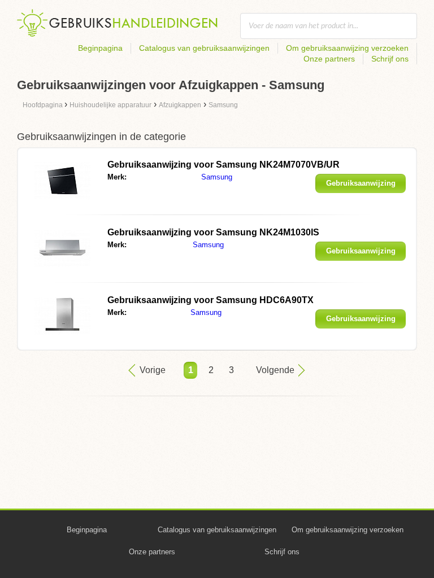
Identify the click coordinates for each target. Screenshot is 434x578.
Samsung (216, 177)
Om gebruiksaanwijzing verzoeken (347, 47)
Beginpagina (100, 47)
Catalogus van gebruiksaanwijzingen (204, 47)
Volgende (275, 370)
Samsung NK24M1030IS (213, 232)
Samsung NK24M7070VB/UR (223, 164)
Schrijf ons (390, 58)
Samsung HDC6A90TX (210, 300)
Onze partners (329, 58)
